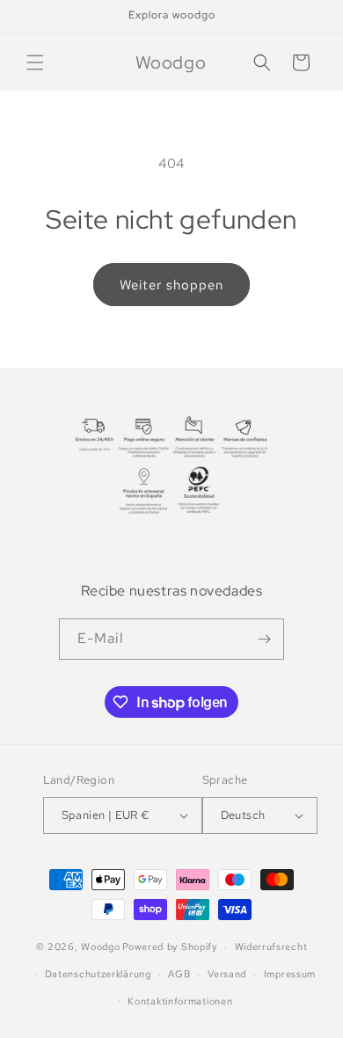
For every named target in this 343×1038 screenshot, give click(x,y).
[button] (35, 62)
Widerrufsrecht (271, 946)
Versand (227, 974)
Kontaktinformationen (180, 1001)
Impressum (290, 974)
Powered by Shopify (169, 946)
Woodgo (100, 946)
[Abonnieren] (263, 639)
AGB (179, 974)
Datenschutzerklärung (98, 974)
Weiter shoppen (171, 285)
